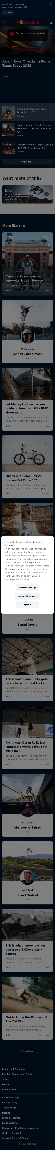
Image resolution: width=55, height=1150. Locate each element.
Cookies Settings (27, 588)
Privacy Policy (16, 576)
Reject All (27, 605)
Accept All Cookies (27, 596)
